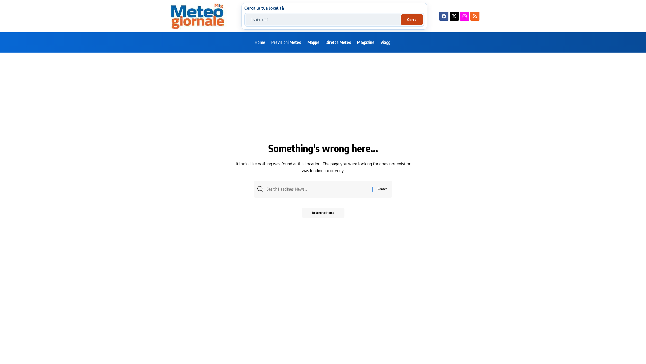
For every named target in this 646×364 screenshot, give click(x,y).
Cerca (412, 19)
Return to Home (323, 213)
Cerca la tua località (264, 8)
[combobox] (323, 19)
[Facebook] (443, 16)
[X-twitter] (454, 16)
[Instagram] (464, 16)
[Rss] (474, 16)
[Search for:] (317, 189)
